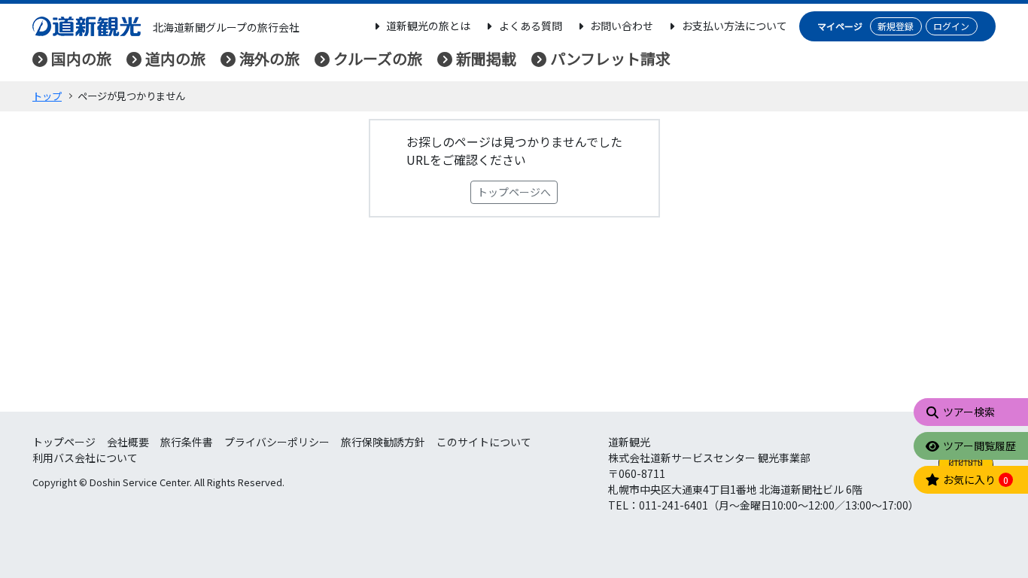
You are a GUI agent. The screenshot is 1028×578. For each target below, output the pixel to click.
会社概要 (128, 441)
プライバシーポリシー (277, 441)
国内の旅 (81, 58)
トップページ (64, 441)
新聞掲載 (486, 58)
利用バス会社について (85, 457)
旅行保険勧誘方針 (383, 441)
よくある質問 (530, 25)
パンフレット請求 (610, 58)
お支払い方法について (734, 25)
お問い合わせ (621, 25)
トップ (47, 96)
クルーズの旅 (377, 58)
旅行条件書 (186, 441)
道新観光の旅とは (428, 25)
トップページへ (514, 191)
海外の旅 (269, 58)
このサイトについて (483, 441)
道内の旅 (175, 58)
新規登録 (895, 26)
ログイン (951, 26)
